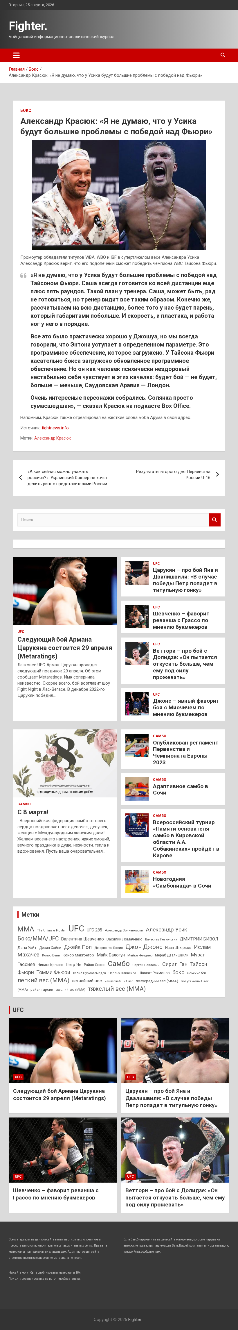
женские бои (196, 973)
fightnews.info (55, 428)
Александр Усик (166, 929)
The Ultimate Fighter (51, 930)
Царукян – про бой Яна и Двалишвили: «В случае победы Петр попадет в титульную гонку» (185, 580)
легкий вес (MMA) (43, 980)
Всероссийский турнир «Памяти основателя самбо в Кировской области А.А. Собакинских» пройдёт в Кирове (186, 839)
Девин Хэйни (50, 948)
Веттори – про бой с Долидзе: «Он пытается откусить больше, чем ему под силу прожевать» (185, 664)
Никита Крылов (50, 965)
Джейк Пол (78, 947)
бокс (178, 972)
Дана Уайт (27, 947)
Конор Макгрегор (78, 955)
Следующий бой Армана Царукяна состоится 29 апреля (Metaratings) (64, 648)
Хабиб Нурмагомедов (89, 973)
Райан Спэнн (94, 965)
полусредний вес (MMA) (157, 981)
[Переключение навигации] (16, 55)
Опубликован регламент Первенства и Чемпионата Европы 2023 (186, 752)
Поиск (215, 519)
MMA (25, 929)
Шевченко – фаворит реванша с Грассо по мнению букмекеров (181, 620)
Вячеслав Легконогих (161, 939)
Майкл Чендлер (139, 955)
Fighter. (28, 26)
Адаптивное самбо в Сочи (180, 789)
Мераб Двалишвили (171, 955)
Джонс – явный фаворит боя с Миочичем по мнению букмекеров (186, 707)
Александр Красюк (52, 438)
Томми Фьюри (53, 972)
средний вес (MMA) (70, 990)
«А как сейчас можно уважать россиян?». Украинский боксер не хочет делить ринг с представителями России (68, 477)
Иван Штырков (178, 947)
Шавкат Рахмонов (154, 973)
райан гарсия (41, 990)
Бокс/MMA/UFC (38, 938)
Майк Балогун (111, 955)
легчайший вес (87, 980)
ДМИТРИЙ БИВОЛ (199, 939)
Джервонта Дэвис (108, 948)
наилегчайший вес (118, 981)
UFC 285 (94, 930)
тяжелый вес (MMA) (117, 988)
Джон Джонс (144, 946)
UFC (20, 632)
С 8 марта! (32, 812)
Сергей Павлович (146, 965)
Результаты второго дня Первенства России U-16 (173, 474)
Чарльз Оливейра (122, 973)
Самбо (24, 804)
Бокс (25, 110)
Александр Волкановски (124, 930)
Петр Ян (73, 964)
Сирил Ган (174, 964)
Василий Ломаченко (125, 939)
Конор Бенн (51, 955)
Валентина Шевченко (82, 939)
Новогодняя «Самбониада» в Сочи (182, 882)
